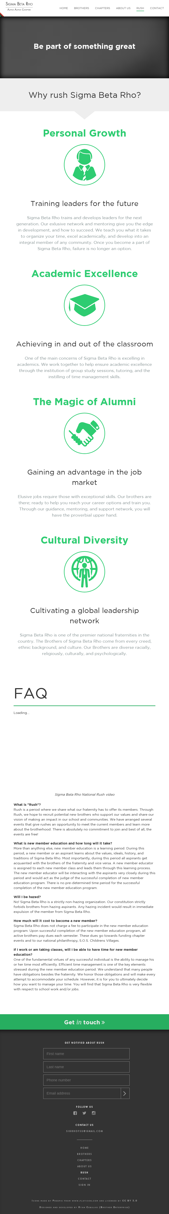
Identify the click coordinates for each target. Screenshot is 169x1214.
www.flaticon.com (85, 1200)
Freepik (58, 1200)
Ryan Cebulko (88, 1207)
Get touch (83, 1022)
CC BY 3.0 (129, 1200)
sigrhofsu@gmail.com (84, 1131)
